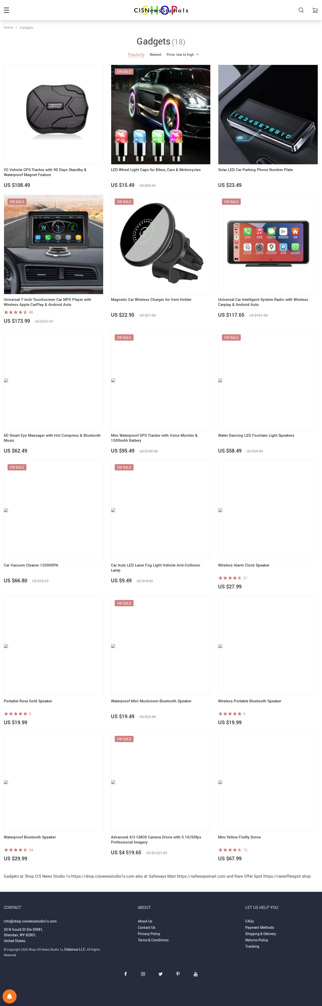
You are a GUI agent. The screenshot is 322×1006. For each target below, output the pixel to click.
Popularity (136, 54)
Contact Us (146, 927)
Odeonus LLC (74, 949)
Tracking (252, 946)
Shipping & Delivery (260, 933)
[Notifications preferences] (10, 996)
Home (8, 27)
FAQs (249, 921)
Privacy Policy (149, 933)
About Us (145, 921)
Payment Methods (259, 927)
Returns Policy (256, 940)
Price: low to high (180, 54)
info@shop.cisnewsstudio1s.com (30, 921)
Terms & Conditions (153, 940)
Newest (156, 54)
